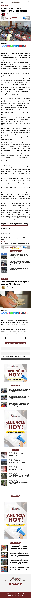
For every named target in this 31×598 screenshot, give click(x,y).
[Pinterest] (20, 46)
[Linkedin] (17, 46)
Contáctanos (19, 588)
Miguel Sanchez (10, 287)
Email (2, 351)
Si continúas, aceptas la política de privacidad (14, 356)
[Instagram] (8, 46)
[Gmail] (26, 46)
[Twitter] (5, 46)
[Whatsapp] (11, 46)
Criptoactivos (23, 55)
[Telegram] (14, 46)
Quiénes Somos (12, 588)
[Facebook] (2, 46)
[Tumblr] (23, 46)
